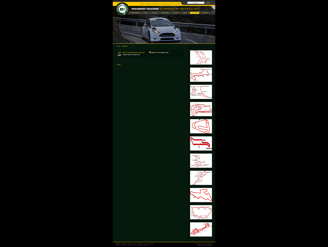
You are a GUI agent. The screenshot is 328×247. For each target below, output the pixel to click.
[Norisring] (201, 153)
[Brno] (201, 204)
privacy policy (201, 245)
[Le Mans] (201, 221)
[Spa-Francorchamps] (201, 67)
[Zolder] (201, 84)
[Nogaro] (201, 239)
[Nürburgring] (201, 187)
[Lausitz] (201, 135)
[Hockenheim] (201, 101)
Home (118, 46)
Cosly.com (209, 245)
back (119, 64)
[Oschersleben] (201, 118)
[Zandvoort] (201, 170)
